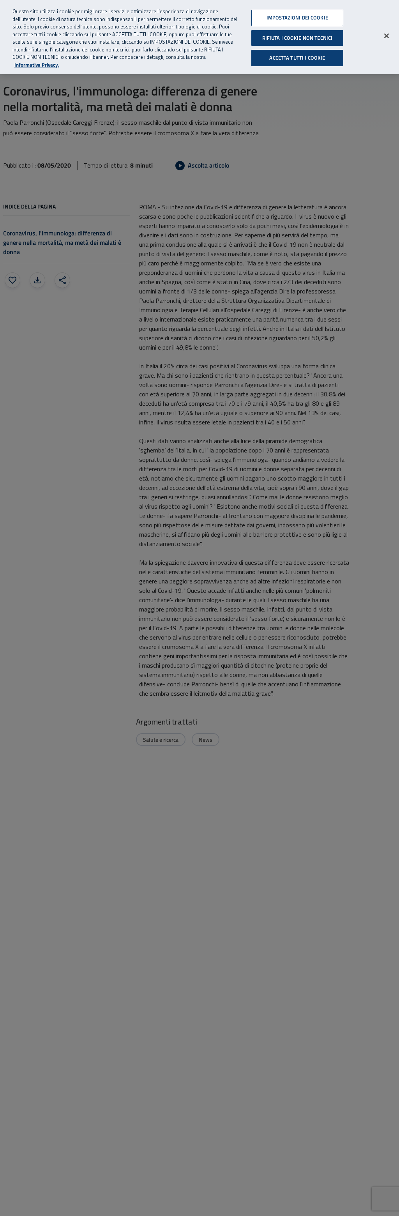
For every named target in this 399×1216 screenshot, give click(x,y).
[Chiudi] (386, 35)
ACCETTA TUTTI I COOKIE (297, 58)
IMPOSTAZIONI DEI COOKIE (297, 17)
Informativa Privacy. (36, 65)
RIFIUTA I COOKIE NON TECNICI (297, 38)
